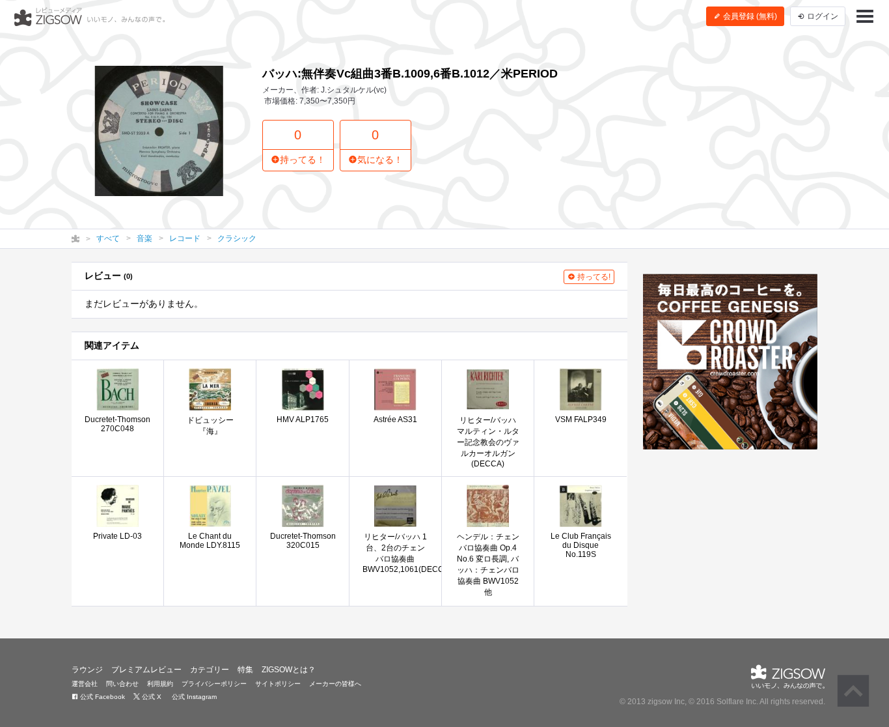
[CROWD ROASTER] (730, 361)
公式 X (150, 696)
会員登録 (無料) (749, 16)
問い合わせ (122, 683)
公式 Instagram (193, 696)
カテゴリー (209, 669)
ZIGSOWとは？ (289, 669)
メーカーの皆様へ (335, 683)
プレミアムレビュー (146, 669)
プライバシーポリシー (214, 683)
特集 (245, 669)
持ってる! (592, 276)
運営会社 (85, 683)
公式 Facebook (101, 696)
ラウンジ (87, 669)
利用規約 (160, 683)
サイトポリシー (278, 683)
